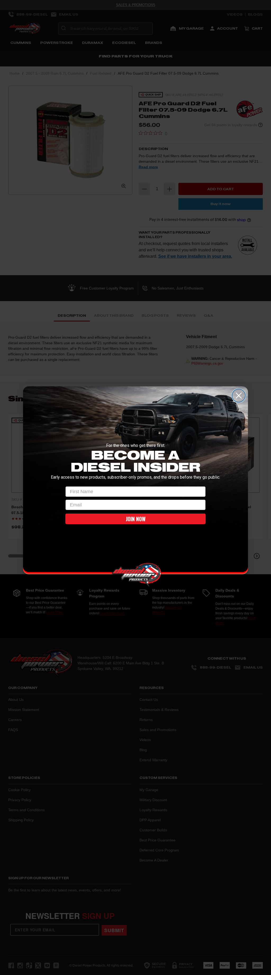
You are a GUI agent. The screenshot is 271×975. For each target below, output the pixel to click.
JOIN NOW (136, 519)
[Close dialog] (238, 395)
